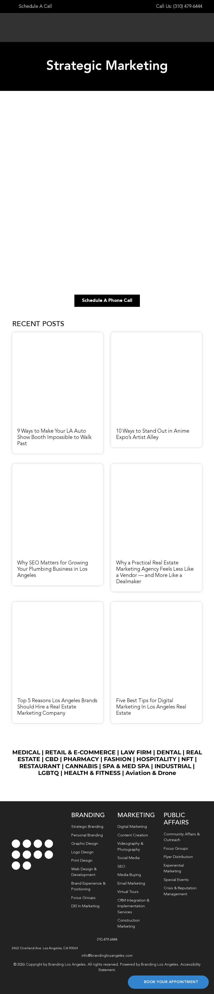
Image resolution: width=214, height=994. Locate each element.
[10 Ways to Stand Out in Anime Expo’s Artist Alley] (156, 335)
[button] (107, 948)
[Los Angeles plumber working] (57, 467)
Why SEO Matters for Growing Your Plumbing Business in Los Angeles (52, 569)
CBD (51, 759)
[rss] (38, 854)
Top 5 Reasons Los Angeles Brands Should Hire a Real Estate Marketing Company (57, 707)
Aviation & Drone (151, 772)
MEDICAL (26, 752)
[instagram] (38, 844)
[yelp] (49, 854)
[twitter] (27, 844)
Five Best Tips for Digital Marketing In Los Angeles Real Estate (151, 707)
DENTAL (169, 752)
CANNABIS (81, 766)
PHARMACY (81, 759)
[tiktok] (49, 844)
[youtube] (16, 854)
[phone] (27, 865)
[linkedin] (27, 854)
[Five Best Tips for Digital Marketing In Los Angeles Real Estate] (156, 605)
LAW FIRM (136, 752)
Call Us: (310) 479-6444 (179, 6)
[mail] (16, 865)
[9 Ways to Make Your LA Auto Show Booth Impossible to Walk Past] (57, 335)
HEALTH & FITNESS (93, 772)
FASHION (118, 759)
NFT (187, 759)
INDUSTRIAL (172, 766)
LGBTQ (48, 772)
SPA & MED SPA (126, 766)
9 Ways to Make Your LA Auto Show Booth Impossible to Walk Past (54, 437)
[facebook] (16, 844)
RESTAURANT (39, 766)
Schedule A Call (34, 6)
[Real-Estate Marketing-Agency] (156, 467)
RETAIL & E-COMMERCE (80, 752)
